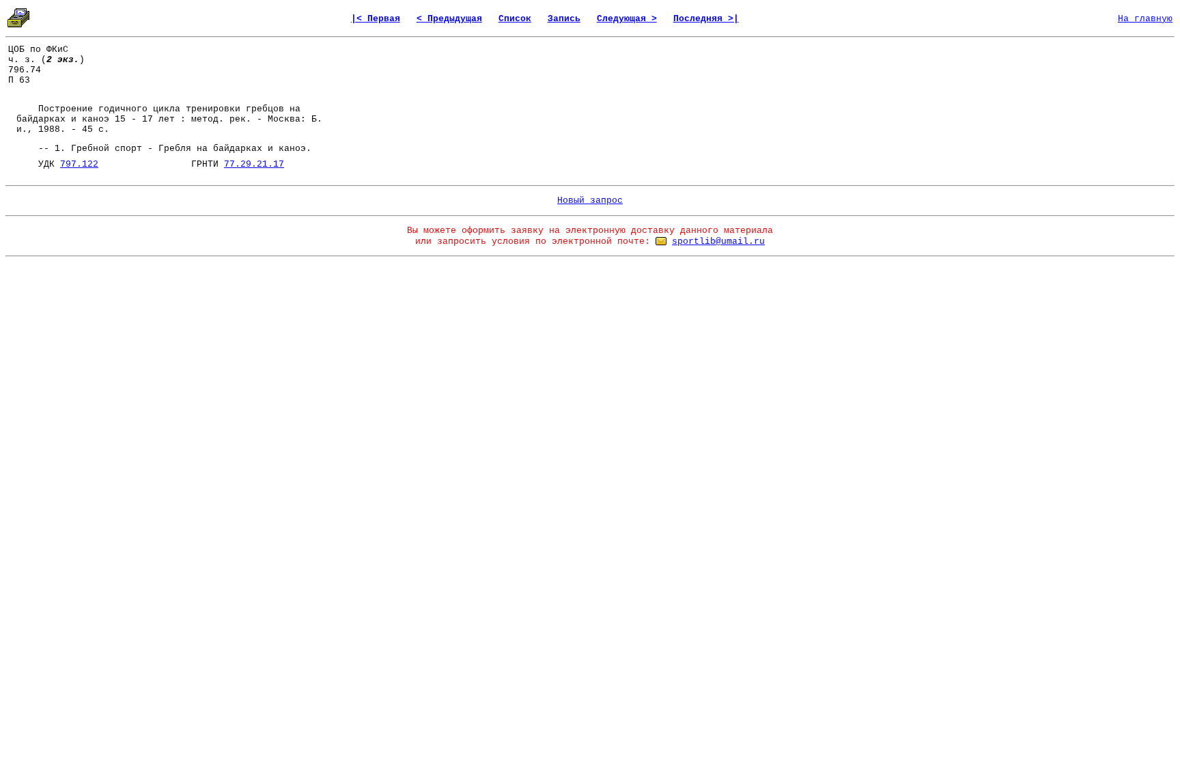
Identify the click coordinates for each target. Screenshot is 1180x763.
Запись (564, 19)
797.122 (79, 164)
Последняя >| (706, 19)
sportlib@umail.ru (718, 241)
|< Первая (375, 19)
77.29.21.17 (254, 164)
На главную (1145, 19)
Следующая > (627, 19)
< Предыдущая (449, 19)
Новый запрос (590, 200)
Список (514, 19)
